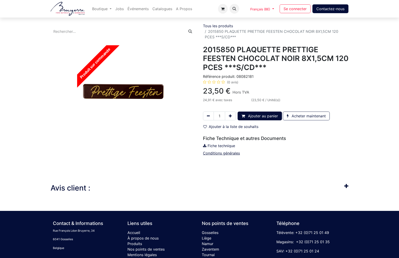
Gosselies (210, 232)
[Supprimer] (208, 116)
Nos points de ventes (146, 249)
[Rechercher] (190, 31)
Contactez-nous (330, 8)
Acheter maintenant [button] (308, 116)
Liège (206, 238)
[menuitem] (101, 8)
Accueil (133, 232)
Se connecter (295, 8)
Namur (207, 243)
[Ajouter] (230, 116)
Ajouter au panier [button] (262, 116)
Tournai (208, 254)
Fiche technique (220, 145)
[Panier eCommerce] (223, 9)
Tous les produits (218, 26)
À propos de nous (143, 238)
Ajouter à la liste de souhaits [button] (233, 126)
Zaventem (210, 249)
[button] (234, 9)
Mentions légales (142, 254)
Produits (134, 243)
